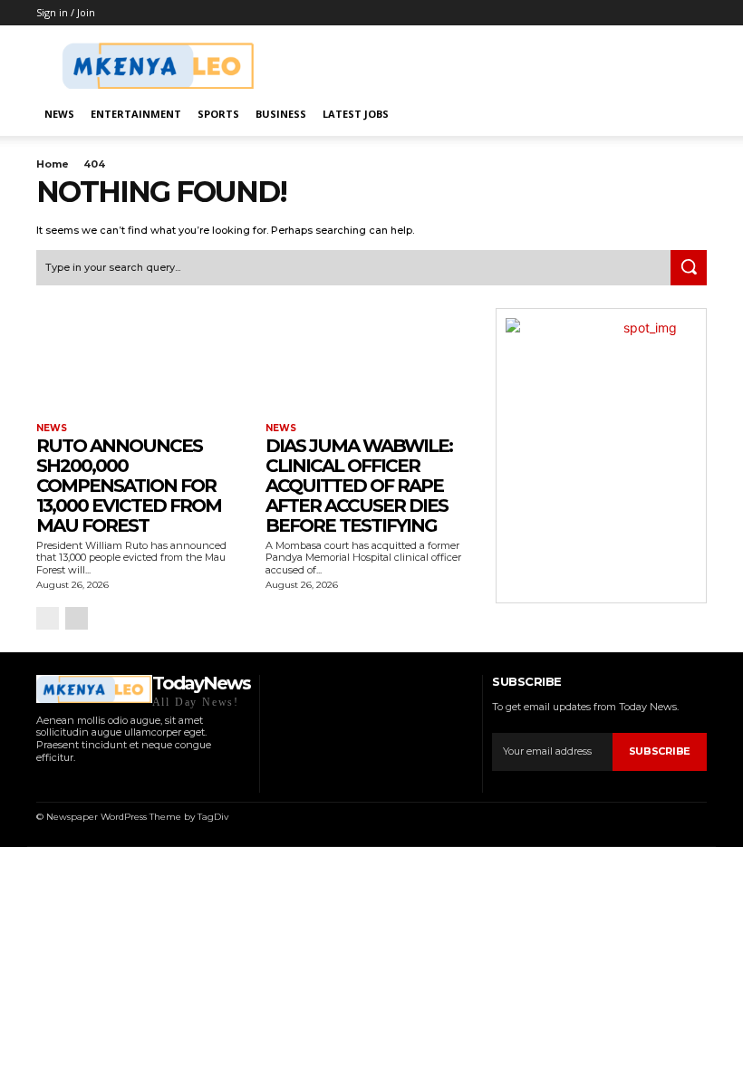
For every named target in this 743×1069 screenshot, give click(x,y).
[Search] (689, 268)
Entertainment (136, 113)
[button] (685, 114)
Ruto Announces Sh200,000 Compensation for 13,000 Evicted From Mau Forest (128, 485)
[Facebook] (41, 781)
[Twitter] (110, 781)
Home (52, 164)
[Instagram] (64, 781)
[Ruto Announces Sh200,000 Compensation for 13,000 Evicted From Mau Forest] (141, 361)
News (59, 113)
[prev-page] (47, 618)
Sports (218, 113)
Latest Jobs (356, 113)
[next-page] (76, 618)
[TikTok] (87, 781)
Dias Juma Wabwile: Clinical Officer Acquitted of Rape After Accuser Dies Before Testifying (358, 485)
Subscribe (659, 751)
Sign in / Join (65, 12)
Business (281, 113)
